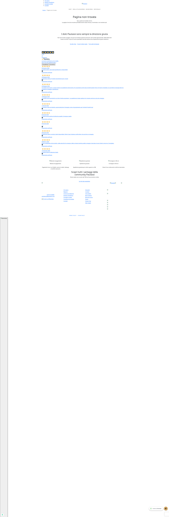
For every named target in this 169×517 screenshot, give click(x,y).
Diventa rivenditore (68, 195)
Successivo (52, 64)
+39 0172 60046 (50, 194)
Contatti (47, 5)
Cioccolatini (88, 193)
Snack (86, 199)
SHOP (70, 9)
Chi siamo (47, 1)
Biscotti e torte (89, 197)
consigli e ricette (49, 4)
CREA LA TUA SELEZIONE (79, 9)
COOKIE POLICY (81, 215)
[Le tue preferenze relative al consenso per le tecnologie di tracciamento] (2, 514)
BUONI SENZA (89, 9)
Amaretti (87, 190)
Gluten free (88, 201)
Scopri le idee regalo (82, 44)
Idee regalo (88, 203)
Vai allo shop (73, 44)
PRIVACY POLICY (73, 215)
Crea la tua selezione (69, 193)
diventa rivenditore (49, 2)
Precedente (45, 64)
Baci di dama (88, 195)
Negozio (66, 192)
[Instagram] (124, 183)
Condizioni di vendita (69, 199)
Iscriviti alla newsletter (84, 181)
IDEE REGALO (97, 9)
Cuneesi (87, 192)
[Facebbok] (118, 183)
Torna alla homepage (94, 44)
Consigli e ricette (68, 197)
